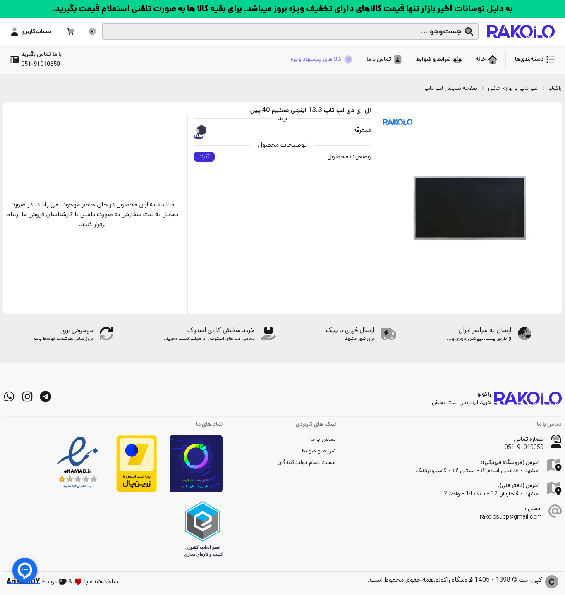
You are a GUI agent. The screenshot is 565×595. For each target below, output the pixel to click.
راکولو (555, 88)
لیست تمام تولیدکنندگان (307, 462)
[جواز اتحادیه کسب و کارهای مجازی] (203, 529)
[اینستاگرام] (27, 396)
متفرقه (362, 130)
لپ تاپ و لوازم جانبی (513, 88)
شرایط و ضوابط (319, 451)
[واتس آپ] (9, 396)
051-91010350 (524, 447)
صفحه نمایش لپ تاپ (450, 88)
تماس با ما (323, 439)
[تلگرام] (45, 396)
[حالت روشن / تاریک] (92, 31)
